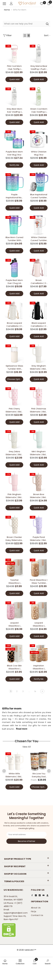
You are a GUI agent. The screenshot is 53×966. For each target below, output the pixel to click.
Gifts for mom (19, 9)
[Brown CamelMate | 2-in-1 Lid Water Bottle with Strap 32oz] (38, 267)
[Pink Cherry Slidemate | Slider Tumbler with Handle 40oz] (14, 396)
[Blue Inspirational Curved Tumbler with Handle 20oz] (38, 182)
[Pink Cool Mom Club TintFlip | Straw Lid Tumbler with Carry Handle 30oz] (14, 53)
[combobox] (23, 24)
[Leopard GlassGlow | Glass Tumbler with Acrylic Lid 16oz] (14, 610)
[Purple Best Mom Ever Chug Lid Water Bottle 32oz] (14, 267)
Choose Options (15, 379)
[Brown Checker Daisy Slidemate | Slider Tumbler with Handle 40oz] (14, 524)
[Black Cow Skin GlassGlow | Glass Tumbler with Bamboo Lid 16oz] (14, 653)
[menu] (4, 3)
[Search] (26, 24)
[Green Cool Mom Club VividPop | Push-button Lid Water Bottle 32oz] (38, 96)
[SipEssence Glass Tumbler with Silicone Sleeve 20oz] (14, 353)
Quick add (14, 79)
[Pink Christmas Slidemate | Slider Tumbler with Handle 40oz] (38, 396)
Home (7, 9)
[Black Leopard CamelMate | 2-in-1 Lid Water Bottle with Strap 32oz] (38, 310)
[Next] (42, 691)
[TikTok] (40, 895)
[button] (25, 35)
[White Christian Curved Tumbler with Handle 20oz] (38, 225)
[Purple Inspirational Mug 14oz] (14, 182)
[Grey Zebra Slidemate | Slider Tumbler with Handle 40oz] (14, 439)
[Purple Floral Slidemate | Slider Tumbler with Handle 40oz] (38, 524)
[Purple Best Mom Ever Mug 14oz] (14, 139)
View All (26, 747)
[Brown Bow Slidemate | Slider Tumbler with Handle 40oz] (38, 481)
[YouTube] (43, 895)
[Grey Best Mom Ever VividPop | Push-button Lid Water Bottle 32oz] (14, 96)
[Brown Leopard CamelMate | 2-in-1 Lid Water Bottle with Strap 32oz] (14, 310)
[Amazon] (47, 895)
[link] (34, 961)
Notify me (14, 165)
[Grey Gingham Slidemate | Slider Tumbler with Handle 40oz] (38, 353)
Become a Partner (26, 841)
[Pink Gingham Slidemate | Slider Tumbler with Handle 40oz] (14, 481)
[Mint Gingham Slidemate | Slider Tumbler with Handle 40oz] (38, 439)
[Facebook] (32, 895)
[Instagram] (36, 895)
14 (35, 691)
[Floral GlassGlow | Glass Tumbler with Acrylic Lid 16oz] (38, 567)
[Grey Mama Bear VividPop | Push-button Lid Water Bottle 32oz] (38, 53)
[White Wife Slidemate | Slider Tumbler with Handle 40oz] (14, 761)
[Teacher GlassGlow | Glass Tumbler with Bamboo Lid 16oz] (14, 567)
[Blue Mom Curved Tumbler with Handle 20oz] (14, 225)
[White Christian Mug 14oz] (38, 139)
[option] (14, 771)
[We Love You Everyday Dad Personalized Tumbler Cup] (38, 761)
